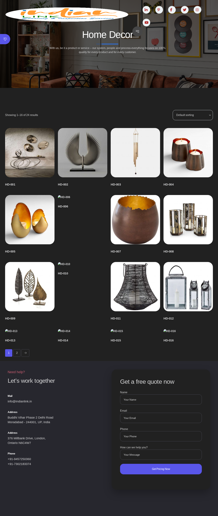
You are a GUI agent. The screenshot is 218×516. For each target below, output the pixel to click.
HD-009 (10, 318)
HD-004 (169, 184)
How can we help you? (134, 447)
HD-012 (169, 318)
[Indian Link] (67, 14)
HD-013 (10, 340)
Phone (124, 429)
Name (123, 392)
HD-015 (116, 340)
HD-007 (116, 251)
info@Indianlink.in (20, 401)
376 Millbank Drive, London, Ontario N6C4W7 (27, 441)
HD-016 (169, 340)
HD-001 (10, 184)
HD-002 (63, 184)
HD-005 (10, 251)
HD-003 (116, 184)
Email (123, 410)
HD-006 (63, 206)
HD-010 (63, 273)
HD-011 (116, 318)
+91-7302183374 (19, 464)
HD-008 (169, 251)
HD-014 (63, 340)
